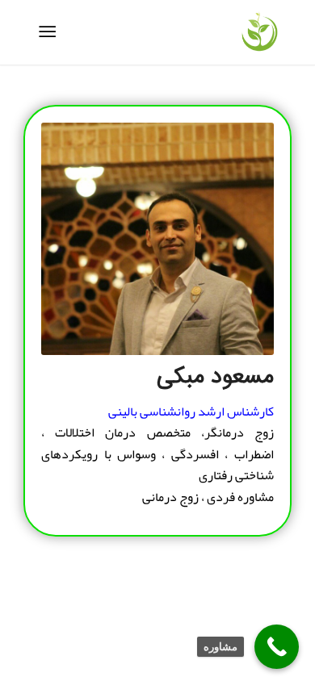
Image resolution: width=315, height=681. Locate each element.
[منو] (50, 32)
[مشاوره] (276, 647)
